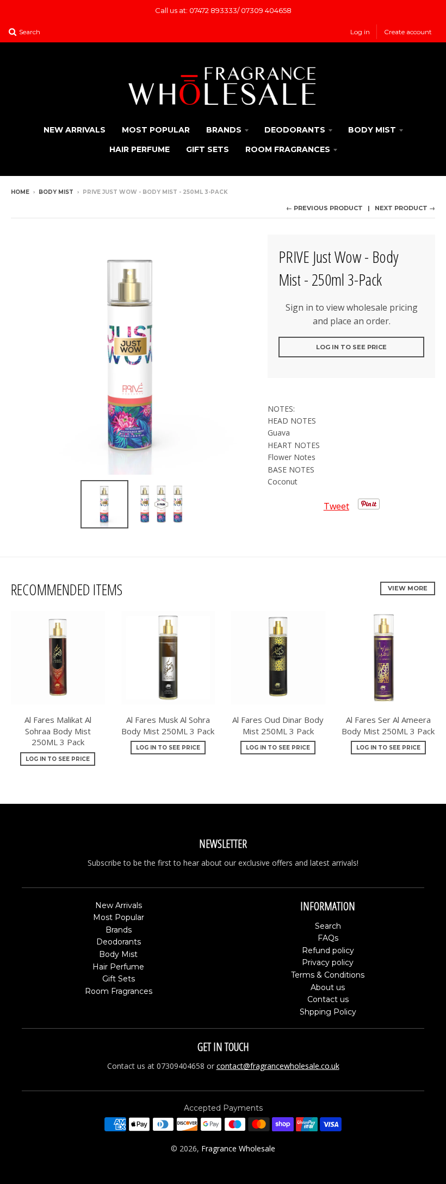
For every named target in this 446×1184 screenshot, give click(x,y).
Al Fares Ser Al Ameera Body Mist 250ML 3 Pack (388, 725)
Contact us (328, 999)
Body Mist (372, 130)
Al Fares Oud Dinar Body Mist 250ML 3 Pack (278, 725)
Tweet (336, 506)
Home (20, 192)
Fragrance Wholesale (238, 1148)
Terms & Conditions (327, 975)
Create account (408, 32)
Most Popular (156, 130)
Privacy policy (328, 962)
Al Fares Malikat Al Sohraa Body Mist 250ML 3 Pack (57, 731)
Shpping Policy (328, 1012)
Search (328, 926)
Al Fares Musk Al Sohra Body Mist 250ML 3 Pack (167, 725)
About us (328, 987)
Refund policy (328, 950)
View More (408, 588)
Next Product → (405, 208)
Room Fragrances (287, 149)
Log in (360, 32)
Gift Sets (207, 149)
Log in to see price (351, 347)
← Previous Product (324, 208)
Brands (223, 130)
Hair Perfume (139, 149)
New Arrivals (75, 130)
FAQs (328, 938)
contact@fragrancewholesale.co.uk (277, 1066)
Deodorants (294, 130)
